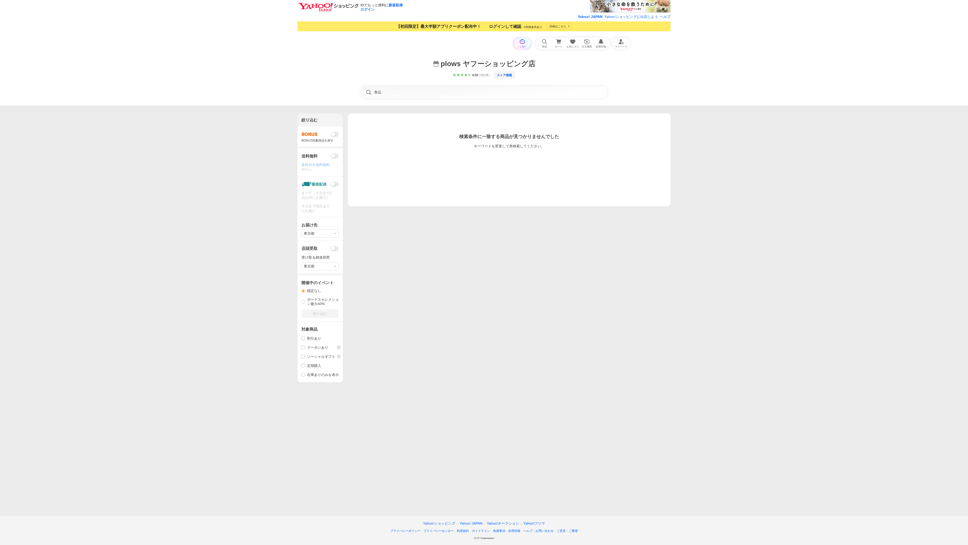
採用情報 (514, 531)
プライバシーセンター (439, 531)
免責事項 (499, 531)
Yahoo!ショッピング (439, 523)
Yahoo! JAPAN (590, 17)
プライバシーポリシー (405, 531)
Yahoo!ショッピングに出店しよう (631, 17)
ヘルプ (665, 17)
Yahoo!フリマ (534, 523)
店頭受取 (309, 248)
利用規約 (463, 531)
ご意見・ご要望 (567, 531)
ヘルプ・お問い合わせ (538, 531)
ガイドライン (481, 531)
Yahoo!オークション (503, 523)
